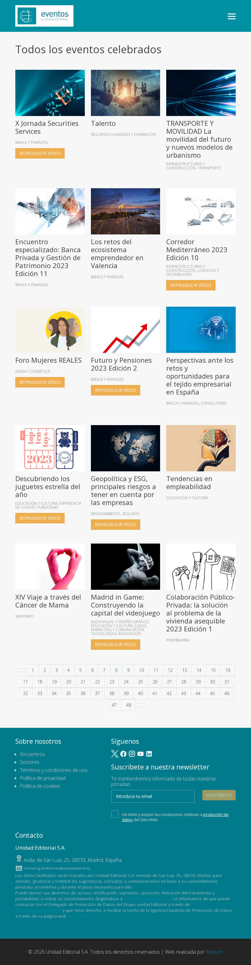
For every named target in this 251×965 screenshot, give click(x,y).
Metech (214, 951)
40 (140, 693)
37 (97, 693)
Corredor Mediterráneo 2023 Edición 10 (196, 249)
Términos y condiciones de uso (54, 770)
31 (226, 682)
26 (154, 682)
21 (83, 682)
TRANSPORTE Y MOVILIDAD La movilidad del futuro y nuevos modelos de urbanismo (199, 138)
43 (183, 693)
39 (126, 693)
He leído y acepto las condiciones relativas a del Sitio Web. (175, 817)
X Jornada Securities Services (47, 127)
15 (213, 670)
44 (198, 693)
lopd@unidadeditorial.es (147, 898)
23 (111, 682)
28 (183, 682)
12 (170, 670)
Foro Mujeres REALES (48, 360)
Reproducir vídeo (40, 153)
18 (39, 682)
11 (155, 670)
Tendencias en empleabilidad (189, 482)
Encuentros (32, 754)
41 (154, 693)
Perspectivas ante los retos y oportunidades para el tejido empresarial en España (200, 375)
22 (97, 682)
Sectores (29, 762)
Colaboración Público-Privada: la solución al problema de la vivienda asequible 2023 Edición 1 (200, 612)
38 (111, 693)
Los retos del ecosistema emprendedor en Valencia (117, 253)
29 (198, 682)
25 (140, 682)
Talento (103, 123)
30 (212, 682)
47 (114, 705)
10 (141, 670)
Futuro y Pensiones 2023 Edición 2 (121, 363)
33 (39, 693)
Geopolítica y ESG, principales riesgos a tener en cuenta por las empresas (123, 490)
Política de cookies (40, 786)
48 (128, 705)
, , (73, 860)
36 (83, 693)
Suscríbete (219, 795)
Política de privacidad (43, 778)
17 (25, 682)
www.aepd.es (80, 916)
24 (126, 682)
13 (184, 670)
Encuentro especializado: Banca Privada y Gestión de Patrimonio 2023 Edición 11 (48, 257)
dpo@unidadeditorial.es (38, 910)
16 (227, 670)
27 (169, 682)
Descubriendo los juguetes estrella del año (47, 486)
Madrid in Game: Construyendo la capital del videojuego (125, 604)
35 (68, 693)
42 (169, 693)
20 (68, 682)
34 (54, 693)
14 (199, 670)
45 (212, 693)
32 (25, 693)
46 (226, 693)
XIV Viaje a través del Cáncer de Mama (48, 600)
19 (54, 682)
